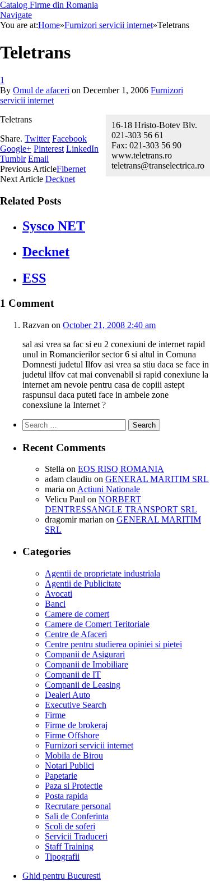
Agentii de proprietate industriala (102, 573)
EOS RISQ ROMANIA (121, 469)
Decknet (60, 179)
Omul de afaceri (41, 90)
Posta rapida (66, 796)
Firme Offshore (72, 735)
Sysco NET (53, 226)
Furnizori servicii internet (89, 745)
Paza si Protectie (73, 786)
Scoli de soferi (70, 826)
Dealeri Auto (67, 695)
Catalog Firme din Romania (49, 5)
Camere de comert (77, 614)
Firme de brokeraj (76, 725)
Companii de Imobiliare (86, 664)
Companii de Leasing (82, 684)
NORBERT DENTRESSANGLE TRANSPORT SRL (121, 504)
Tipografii (62, 856)
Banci (55, 604)
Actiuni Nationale (108, 489)
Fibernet (71, 169)
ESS (34, 278)
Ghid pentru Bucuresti (61, 875)
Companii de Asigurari (85, 654)
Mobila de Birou (74, 755)
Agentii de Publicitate (83, 583)
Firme (55, 715)
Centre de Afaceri (76, 634)
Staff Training (69, 846)
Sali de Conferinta (77, 816)
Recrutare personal (78, 806)
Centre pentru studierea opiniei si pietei (113, 644)
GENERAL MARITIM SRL (157, 479)
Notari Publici (69, 765)
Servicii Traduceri (76, 836)
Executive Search (75, 705)
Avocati (58, 593)
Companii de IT (73, 674)
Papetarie (61, 775)
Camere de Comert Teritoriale (97, 624)
